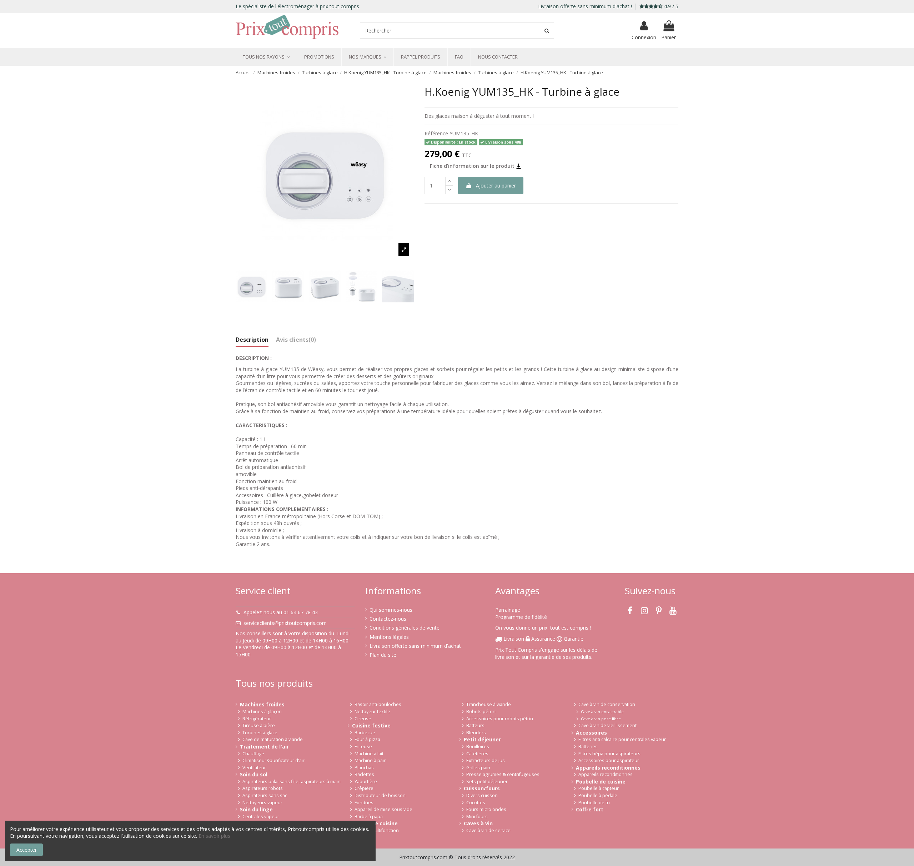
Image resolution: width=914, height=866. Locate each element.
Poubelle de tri (594, 803)
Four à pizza (367, 739)
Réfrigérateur (256, 719)
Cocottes (475, 803)
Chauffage (253, 754)
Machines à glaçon (262, 712)
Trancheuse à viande (488, 704)
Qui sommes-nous (391, 609)
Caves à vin (478, 823)
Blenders (476, 733)
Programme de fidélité (521, 617)
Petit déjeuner (482, 739)
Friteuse (363, 747)
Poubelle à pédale (597, 795)
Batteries (588, 747)
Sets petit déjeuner (487, 782)
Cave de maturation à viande (272, 739)
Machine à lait (369, 754)
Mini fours (477, 817)
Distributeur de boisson (380, 795)
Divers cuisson (482, 795)
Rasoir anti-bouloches (378, 704)
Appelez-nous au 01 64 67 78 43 (280, 612)
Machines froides (262, 704)
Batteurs (475, 725)
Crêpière (364, 788)
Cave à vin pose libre (601, 718)
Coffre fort (589, 809)
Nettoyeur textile (372, 712)
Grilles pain (478, 768)
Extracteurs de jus (485, 760)
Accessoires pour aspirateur (608, 760)
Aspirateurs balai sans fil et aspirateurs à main (291, 782)
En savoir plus (214, 835)
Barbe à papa (369, 817)
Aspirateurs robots (262, 788)
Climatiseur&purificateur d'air (273, 760)
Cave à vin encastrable (602, 711)
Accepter (26, 849)
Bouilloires (477, 747)
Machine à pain (371, 760)
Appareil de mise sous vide (383, 809)
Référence (436, 133)
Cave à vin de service (488, 830)
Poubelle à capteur (598, 788)
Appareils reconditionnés (608, 767)
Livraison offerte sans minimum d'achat (415, 645)
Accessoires (591, 732)
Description (252, 340)
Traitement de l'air (264, 746)
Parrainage (507, 609)
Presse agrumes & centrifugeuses (502, 774)
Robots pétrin (481, 712)
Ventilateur (254, 768)
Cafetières (477, 754)
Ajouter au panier (496, 185)
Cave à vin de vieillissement (607, 725)
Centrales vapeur (260, 817)
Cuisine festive (371, 725)
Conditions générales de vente (405, 627)
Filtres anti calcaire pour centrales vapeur (622, 739)
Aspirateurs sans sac (264, 795)
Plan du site (383, 654)
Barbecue (365, 733)
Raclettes (364, 774)
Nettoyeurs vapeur (262, 803)
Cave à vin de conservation (606, 704)
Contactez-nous (388, 618)
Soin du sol (253, 774)
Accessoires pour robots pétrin (499, 719)
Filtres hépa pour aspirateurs (609, 754)
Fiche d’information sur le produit (473, 165)
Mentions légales (389, 637)
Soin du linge (256, 809)
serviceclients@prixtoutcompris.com (285, 623)
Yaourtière (366, 782)
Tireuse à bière (258, 725)
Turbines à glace (259, 733)
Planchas (364, 768)
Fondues (364, 803)
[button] (266, 57)
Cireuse (363, 719)
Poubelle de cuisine (601, 781)
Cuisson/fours (482, 788)
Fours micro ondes (486, 809)
